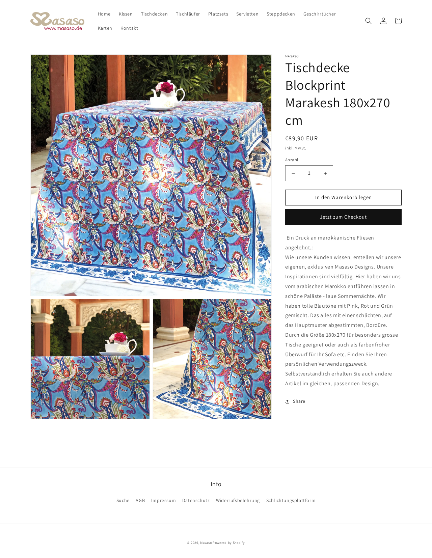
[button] (368, 20)
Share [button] (299, 401)
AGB (140, 500)
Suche (123, 500)
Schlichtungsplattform (291, 500)
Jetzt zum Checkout (343, 217)
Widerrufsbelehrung (238, 500)
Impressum (163, 500)
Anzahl (291, 160)
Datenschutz (196, 500)
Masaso (206, 542)
